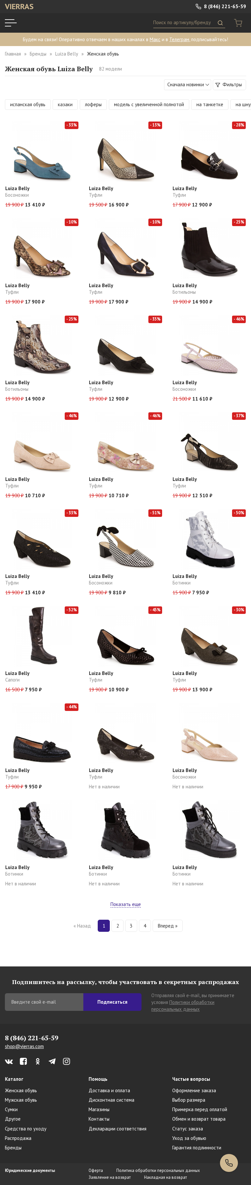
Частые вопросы (191, 1079)
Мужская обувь (21, 1100)
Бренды (38, 54)
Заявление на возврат (110, 1177)
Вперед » (167, 926)
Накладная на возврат (165, 1177)
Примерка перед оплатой (199, 1109)
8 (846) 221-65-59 (224, 6)
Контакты (99, 1119)
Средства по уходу (25, 1129)
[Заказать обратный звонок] (229, 1163)
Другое (13, 1119)
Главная (13, 54)
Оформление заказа (194, 1090)
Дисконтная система (111, 1100)
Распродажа (18, 1138)
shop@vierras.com (24, 1046)
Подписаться (112, 1002)
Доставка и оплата (109, 1090)
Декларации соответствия (117, 1129)
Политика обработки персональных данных (158, 1170)
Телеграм (179, 39)
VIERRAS (19, 6)
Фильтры (231, 84)
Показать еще (125, 904)
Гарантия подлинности (196, 1147)
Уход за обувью (189, 1138)
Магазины (99, 1109)
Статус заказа (187, 1129)
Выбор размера (188, 1100)
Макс (155, 39)
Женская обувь (21, 1090)
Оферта (96, 1170)
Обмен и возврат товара (199, 1119)
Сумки (11, 1109)
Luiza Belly (66, 54)
